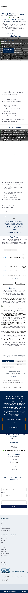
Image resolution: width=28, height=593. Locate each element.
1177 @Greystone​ (5, 564)
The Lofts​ (3, 540)
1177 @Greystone (14, 454)
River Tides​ (3, 551)
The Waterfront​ (4, 555)
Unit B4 (8, 283)
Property (3, 492)
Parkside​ (3, 562)
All (2, 250)
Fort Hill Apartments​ (5, 553)
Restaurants (7, 361)
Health (7, 364)
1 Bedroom (7, 250)
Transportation (20, 361)
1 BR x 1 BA (4, 253)
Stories (2, 526)
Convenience (20, 364)
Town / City (3, 486)
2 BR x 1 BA (4, 266)
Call (14, 427)
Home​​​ (2, 521)
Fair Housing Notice (5, 530)
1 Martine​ (3, 547)
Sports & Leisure (7, 367)
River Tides (14, 443)
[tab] (7, 361)
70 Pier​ (2, 542)
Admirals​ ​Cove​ (4, 538)
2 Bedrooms (13, 250)
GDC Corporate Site (5, 528)
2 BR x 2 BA (4, 262)
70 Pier (14, 466)
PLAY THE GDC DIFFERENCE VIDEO (14, 232)
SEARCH (14, 506)
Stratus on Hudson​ (5, 560)
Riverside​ (3, 558)
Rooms (3, 498)
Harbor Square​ (4, 549)
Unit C (20, 283)
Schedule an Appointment (14, 419)
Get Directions (14, 376)
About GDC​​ (3, 524)
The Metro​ (3, 545)
